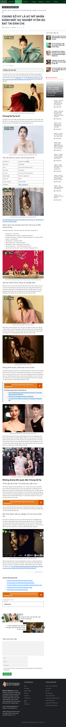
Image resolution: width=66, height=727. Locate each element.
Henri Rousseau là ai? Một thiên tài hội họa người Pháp (20, 582)
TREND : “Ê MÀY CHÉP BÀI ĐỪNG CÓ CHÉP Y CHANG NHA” (58, 167)
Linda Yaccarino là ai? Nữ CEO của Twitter (17, 589)
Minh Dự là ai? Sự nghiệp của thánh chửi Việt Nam (21, 396)
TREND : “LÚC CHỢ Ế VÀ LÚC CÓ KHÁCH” (58, 196)
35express (8, 27)
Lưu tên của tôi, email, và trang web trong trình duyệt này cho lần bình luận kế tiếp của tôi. (23, 669)
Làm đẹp (34, 1)
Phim (25, 702)
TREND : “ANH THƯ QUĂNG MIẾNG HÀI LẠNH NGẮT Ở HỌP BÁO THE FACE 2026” (58, 145)
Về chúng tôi (48, 688)
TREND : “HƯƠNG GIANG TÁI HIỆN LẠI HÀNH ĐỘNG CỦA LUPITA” (58, 156)
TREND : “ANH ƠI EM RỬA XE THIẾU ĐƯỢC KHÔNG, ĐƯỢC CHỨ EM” (58, 177)
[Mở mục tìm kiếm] (64, 2)
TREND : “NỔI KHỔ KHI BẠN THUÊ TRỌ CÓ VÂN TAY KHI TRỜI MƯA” (58, 102)
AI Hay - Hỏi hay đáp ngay (51, 686)
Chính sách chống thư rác (51, 705)
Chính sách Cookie (50, 700)
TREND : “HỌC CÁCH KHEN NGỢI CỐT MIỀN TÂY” (58, 187)
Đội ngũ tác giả (49, 693)
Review (47, 1)
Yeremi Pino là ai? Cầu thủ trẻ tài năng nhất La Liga (19, 587)
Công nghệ (10, 1)
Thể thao (56, 1)
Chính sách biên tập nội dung (52, 698)
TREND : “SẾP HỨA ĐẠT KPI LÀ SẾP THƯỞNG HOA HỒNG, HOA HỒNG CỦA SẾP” (58, 114)
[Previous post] (3, 618)
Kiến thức (25, 1)
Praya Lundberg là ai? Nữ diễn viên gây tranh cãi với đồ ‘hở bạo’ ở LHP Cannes (16, 627)
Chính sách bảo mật (50, 695)
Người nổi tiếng (13, 7)
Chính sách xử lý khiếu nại (52, 702)
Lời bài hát (26, 695)
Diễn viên (6, 601)
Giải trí (17, 1)
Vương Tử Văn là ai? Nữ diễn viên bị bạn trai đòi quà (20, 580)
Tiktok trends (27, 698)
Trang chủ (3, 1)
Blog (25, 686)
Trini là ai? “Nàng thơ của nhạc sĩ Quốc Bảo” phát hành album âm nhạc (24, 585)
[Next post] (43, 627)
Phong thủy (41, 1)
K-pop (25, 700)
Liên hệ (47, 690)
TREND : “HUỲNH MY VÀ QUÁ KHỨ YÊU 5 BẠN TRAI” (58, 135)
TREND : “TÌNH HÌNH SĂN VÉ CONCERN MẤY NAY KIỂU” (58, 125)
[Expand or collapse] (42, 70)
